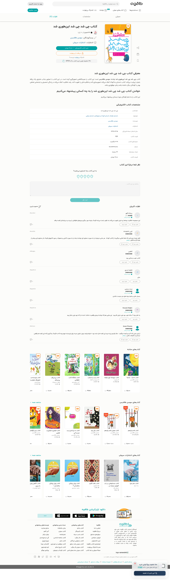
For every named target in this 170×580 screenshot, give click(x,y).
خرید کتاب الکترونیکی (76, 48)
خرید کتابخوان (96, 541)
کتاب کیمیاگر (79, 531)
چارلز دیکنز (46, 534)
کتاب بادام (80, 528)
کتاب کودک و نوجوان (59, 550)
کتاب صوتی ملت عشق (77, 544)
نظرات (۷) (53, 16)
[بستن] (135, 563)
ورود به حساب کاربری (35, 4)
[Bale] (59, 557)
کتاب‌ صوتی (62, 531)
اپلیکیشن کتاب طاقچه (93, 544)
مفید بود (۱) (135, 224)
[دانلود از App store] (80, 516)
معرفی (118, 16)
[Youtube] (51, 557)
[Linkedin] (47, 557)
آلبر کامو (46, 531)
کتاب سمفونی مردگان (77, 541)
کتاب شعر (63, 541)
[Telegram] (55, 557)
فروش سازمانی (95, 538)
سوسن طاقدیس (113, 121)
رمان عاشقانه (62, 528)
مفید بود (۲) (135, 244)
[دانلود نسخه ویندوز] (62, 516)
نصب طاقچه (33, 10)
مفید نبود (124, 224)
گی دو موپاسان (44, 538)
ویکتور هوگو (45, 550)
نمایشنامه (63, 534)
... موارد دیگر (45, 516)
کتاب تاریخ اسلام (60, 547)
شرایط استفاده (106, 562)
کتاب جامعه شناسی (59, 538)
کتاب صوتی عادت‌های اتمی (75, 550)
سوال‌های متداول (95, 534)
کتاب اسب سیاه (79, 534)
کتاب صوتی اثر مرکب (77, 547)
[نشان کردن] (138, 61)
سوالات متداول (95, 562)
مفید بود (135, 281)
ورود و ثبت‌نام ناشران (130, 562)
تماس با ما (97, 528)
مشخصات (86, 16)
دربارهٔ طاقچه (96, 531)
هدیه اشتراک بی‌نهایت (93, 547)
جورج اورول (45, 541)
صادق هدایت (45, 528)
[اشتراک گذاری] (138, 48)
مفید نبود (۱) (124, 244)
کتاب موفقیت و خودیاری (58, 544)
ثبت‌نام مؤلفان (117, 562)
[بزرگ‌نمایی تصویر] (107, 60)
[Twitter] (43, 557)
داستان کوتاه (114, 116)
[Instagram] (35, 557)
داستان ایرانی (90, 116)
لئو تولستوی (45, 547)
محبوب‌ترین (34, 206)
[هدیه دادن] (138, 54)
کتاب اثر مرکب (79, 538)
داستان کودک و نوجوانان (102, 116)
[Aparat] (39, 557)
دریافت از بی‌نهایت (75, 53)
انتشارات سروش (113, 126)
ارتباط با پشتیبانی (82, 562)
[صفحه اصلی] (136, 4)
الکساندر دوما (45, 544)
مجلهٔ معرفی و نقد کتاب (93, 550)
